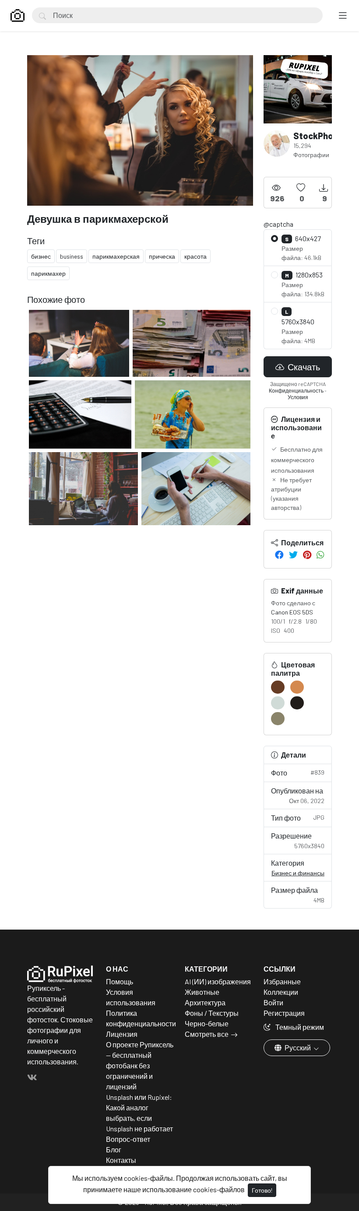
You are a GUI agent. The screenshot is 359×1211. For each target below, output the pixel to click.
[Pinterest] (307, 554)
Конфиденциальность (296, 390)
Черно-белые (207, 1023)
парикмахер (48, 273)
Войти (273, 1002)
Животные (202, 992)
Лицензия (121, 1034)
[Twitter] (293, 554)
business (71, 256)
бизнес (41, 256)
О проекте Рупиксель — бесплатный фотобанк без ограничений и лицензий (139, 1065)
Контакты (121, 1160)
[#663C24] (278, 687)
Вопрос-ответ (128, 1139)
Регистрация (284, 1013)
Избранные (282, 981)
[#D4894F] (297, 687)
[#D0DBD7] (278, 702)
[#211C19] (297, 702)
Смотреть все (207, 1034)
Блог (113, 1149)
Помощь (119, 981)
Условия (298, 397)
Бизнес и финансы (297, 873)
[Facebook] (279, 554)
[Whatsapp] (320, 554)
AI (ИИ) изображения (218, 981)
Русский (297, 1047)
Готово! (262, 1190)
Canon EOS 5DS (292, 612)
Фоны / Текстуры (212, 1013)
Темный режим (299, 1027)
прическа (162, 256)
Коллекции (281, 992)
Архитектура (205, 1002)
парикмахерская (116, 256)
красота (195, 256)
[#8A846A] (278, 718)
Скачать (303, 367)
